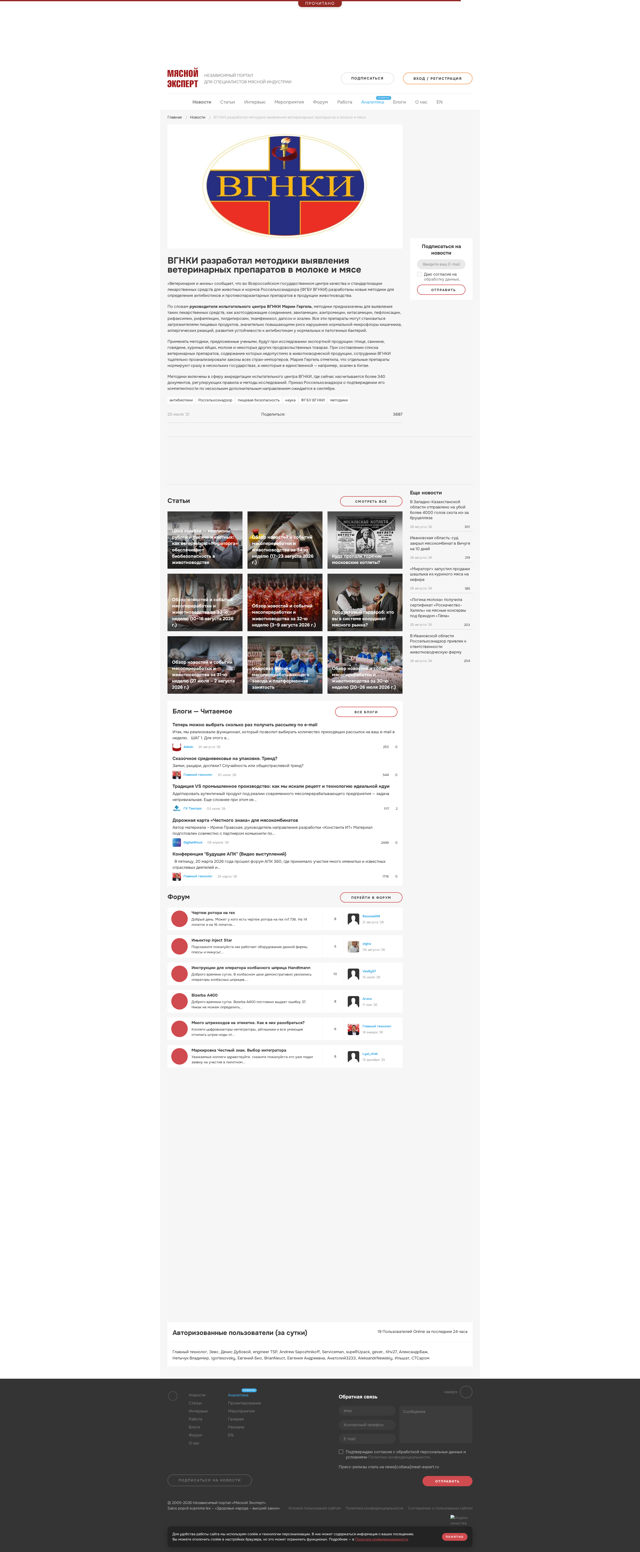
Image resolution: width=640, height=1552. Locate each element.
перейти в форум (371, 898)
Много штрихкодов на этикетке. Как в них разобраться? (248, 1022)
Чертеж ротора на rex (213, 912)
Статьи (227, 102)
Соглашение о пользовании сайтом (440, 1508)
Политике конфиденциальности (381, 1539)
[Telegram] (301, 414)
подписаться (367, 78)
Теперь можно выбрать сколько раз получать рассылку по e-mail (245, 724)
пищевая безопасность (259, 400)
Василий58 (371, 916)
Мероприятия (289, 102)
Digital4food (193, 843)
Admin (188, 747)
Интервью (255, 102)
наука (290, 400)
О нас (421, 102)
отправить (443, 290)
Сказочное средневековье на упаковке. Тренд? (225, 758)
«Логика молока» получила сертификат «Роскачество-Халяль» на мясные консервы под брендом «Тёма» (438, 607)
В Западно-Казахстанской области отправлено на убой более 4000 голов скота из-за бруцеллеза (439, 510)
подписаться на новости (209, 1480)
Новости (201, 102)
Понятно (455, 1536)
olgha (366, 944)
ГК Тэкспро (193, 809)
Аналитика (372, 102)
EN (439, 102)
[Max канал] (302, 1407)
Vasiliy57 (369, 971)
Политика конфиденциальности (374, 1508)
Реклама (236, 1427)
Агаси (367, 999)
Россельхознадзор (215, 400)
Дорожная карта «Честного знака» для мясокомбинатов (235, 820)
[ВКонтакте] (291, 414)
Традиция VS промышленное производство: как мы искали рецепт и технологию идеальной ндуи (281, 786)
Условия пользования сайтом (314, 1508)
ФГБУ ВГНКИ (313, 400)
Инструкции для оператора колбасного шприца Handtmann (251, 967)
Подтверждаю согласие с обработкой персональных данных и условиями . (406, 1454)
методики (339, 400)
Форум (320, 102)
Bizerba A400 (205, 995)
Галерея (236, 1419)
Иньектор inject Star (212, 940)
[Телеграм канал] (293, 1407)
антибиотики (181, 400)
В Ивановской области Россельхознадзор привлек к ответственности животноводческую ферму (438, 644)
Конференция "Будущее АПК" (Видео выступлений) (229, 854)
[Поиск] (467, 102)
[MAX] (310, 414)
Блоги (399, 102)
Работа (344, 102)
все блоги (366, 712)
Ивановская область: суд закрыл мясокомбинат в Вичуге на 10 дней (440, 543)
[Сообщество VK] (283, 1407)
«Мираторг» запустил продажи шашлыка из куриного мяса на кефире (440, 574)
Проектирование (244, 1403)
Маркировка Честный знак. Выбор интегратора (239, 1050)
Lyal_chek (370, 1054)
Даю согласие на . (442, 277)
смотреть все (371, 501)
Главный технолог (198, 775)
